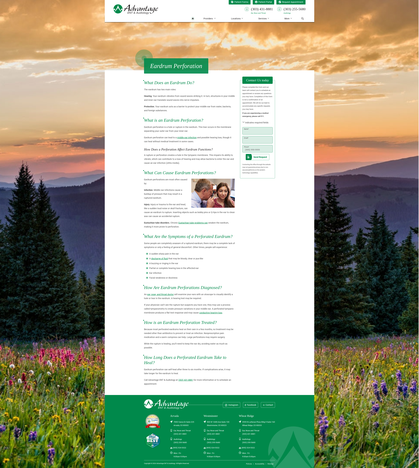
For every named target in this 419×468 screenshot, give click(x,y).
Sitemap (270, 464)
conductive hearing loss (210, 312)
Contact (269, 405)
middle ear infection (187, 137)
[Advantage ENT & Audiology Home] (135, 9)
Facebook (251, 405)
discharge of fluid (159, 258)
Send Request (260, 157)
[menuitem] (193, 18)
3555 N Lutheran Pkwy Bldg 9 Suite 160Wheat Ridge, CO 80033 (258, 423)
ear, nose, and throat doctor (160, 294)
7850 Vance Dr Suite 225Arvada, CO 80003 (184, 423)
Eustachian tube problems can (193, 222)
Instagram (233, 405)
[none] (209, 18)
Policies (249, 464)
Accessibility (259, 464)
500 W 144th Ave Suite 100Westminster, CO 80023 (218, 423)
